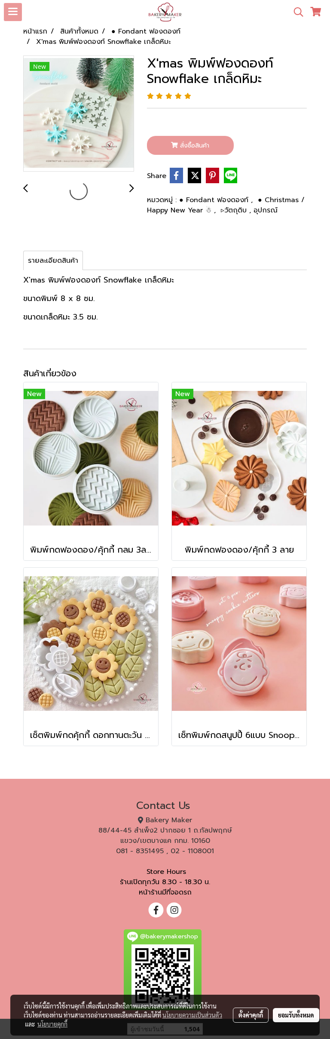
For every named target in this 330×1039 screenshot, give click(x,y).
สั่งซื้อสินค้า (193, 145)
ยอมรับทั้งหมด (296, 1015)
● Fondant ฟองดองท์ (215, 200)
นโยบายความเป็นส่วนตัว (192, 1015)
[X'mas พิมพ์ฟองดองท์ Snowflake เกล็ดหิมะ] (79, 114)
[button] (295, 12)
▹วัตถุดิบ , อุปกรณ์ (249, 210)
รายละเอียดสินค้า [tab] (53, 260)
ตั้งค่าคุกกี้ (250, 1015)
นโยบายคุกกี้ (52, 1024)
